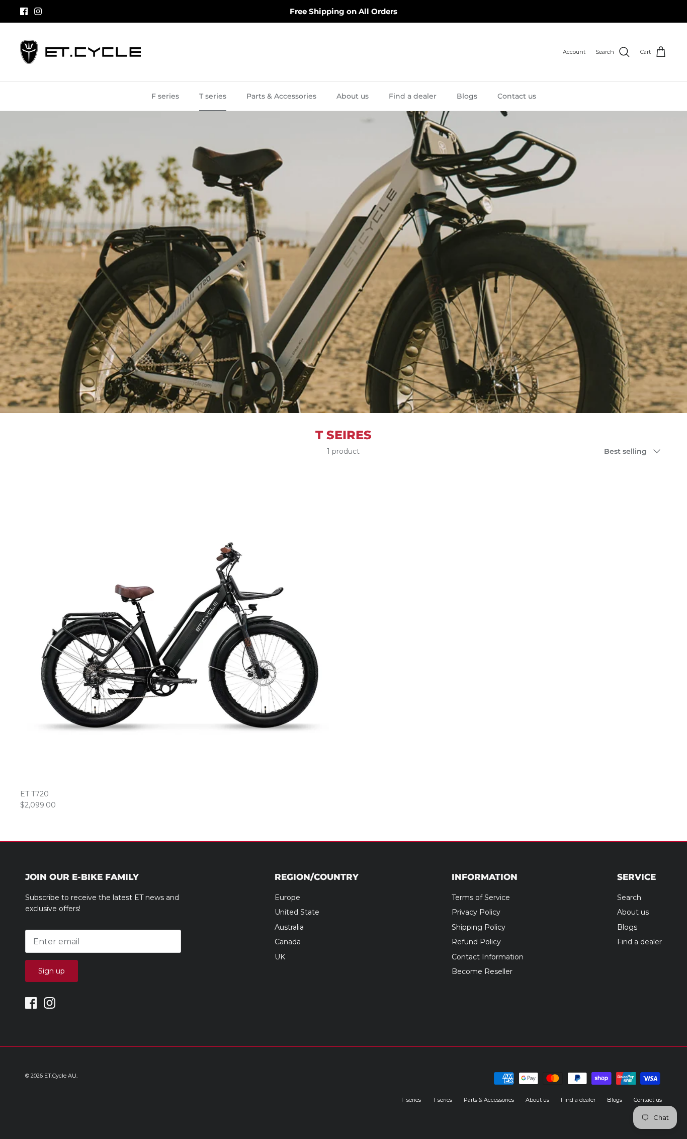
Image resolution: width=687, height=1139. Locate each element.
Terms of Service (481, 897)
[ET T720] (178, 625)
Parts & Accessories (281, 96)
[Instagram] (38, 11)
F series (165, 96)
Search (629, 897)
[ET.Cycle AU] (80, 52)
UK (280, 956)
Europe (287, 897)
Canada (288, 941)
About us (352, 96)
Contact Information (488, 956)
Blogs (467, 96)
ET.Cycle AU (60, 1075)
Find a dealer (413, 96)
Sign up (51, 970)
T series (212, 96)
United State (297, 912)
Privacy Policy (476, 912)
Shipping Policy (478, 927)
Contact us (516, 96)
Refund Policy (476, 941)
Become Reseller (482, 971)
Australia (289, 927)
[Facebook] (24, 11)
